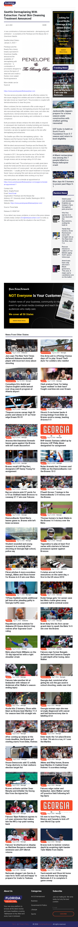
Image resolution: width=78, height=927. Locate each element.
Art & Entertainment (38, 896)
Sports (33, 914)
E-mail (55, 907)
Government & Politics (39, 905)
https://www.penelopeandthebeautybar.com (19, 91)
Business (34, 901)
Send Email (12, 193)
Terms (14, 924)
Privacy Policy (24, 924)
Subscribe (63, 914)
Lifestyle (34, 910)
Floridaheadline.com (45, 924)
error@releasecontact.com (30, 218)
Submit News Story (63, 51)
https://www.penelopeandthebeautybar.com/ (26, 203)
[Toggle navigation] (72, 3)
